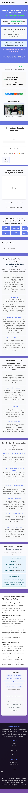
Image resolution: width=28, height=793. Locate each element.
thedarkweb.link (9, 696)
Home (14, 743)
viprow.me (18, 707)
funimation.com (14, 710)
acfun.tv (19, 686)
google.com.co (10, 678)
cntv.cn (13, 686)
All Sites (14, 745)
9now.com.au (11, 707)
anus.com (20, 701)
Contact (14, 755)
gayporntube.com (18, 696)
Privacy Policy (14, 762)
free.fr (14, 701)
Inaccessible (16, 228)
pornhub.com (19, 683)
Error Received (6, 228)
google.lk (8, 704)
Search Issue (16, 233)
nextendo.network (10, 683)
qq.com (8, 686)
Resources (14, 750)
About (14, 752)
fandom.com (9, 675)
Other (24, 233)
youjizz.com (14, 681)
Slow (6, 233)
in (12, 93)
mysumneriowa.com (17, 704)
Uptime (14, 748)
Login (24, 228)
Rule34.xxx (21, 681)
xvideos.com (7, 681)
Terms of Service (14, 764)
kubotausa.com (17, 698)
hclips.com (9, 698)
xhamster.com (18, 678)
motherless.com (17, 675)
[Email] (2, 772)
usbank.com (8, 701)
